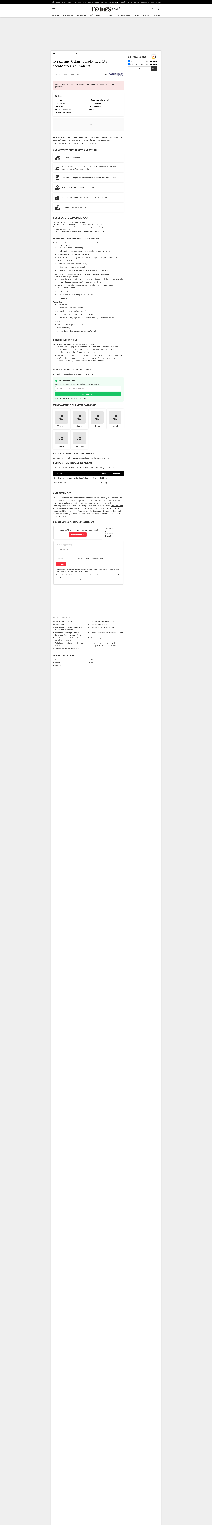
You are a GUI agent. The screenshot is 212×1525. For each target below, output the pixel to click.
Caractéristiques (63, 103)
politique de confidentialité (79, 580)
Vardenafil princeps (99, 627)
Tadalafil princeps (62, 638)
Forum (158, 2)
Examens (110, 15)
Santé (117, 2)
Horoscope (144, 2)
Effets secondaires (64, 109)
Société (123, 2)
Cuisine (70, 2)
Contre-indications (64, 113)
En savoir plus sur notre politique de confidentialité (70, 398)
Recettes (78, 2)
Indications (61, 100)
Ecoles (57, 663)
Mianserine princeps (63, 632)
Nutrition (81, 15)
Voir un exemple (151, 61)
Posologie (60, 106)
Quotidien (68, 15)
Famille (111, 2)
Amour (96, 2)
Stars (130, 2)
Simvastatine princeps (64, 648)
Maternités (95, 660)
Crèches (58, 666)
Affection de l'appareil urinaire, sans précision (76, 143)
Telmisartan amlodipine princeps (69, 643)
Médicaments (96, 15)
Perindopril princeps (99, 638)
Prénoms (58, 660)
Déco (84, 2)
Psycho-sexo (124, 15)
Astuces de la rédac (136, 64)
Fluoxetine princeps (99, 643)
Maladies (56, 15)
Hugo (152, 2)
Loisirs (136, 2)
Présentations (96, 103)
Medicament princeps (64, 627)
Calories (94, 663)
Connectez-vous (98, 558)
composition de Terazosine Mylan (76, 169)
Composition (96, 106)
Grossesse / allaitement (100, 100)
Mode (58, 2)
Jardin (90, 2)
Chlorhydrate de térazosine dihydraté (68, 478)
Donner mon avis (77, 535)
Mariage (104, 2)
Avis (92, 109)
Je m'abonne (87, 394)
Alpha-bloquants (82, 54)
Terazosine (95, 624)
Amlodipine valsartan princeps (103, 632)
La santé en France (142, 15)
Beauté (63, 2)
